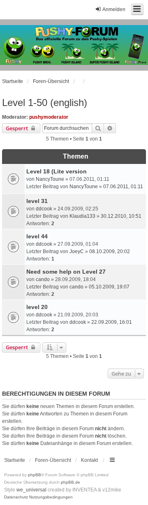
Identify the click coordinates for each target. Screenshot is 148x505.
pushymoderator (48, 117)
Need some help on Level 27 (66, 271)
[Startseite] (74, 45)
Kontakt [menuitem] (89, 460)
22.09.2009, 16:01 (111, 322)
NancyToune (50, 179)
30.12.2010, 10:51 (121, 216)
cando (43, 279)
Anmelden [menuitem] (113, 9)
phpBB (34, 475)
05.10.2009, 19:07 (109, 287)
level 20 (37, 307)
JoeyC (76, 251)
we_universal (31, 490)
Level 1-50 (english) (44, 102)
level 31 (37, 201)
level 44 (37, 236)
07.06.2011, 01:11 (123, 186)
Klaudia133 (82, 216)
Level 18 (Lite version (56, 171)
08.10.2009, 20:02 (109, 251)
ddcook (44, 209)
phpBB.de (70, 482)
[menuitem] (16, 497)
